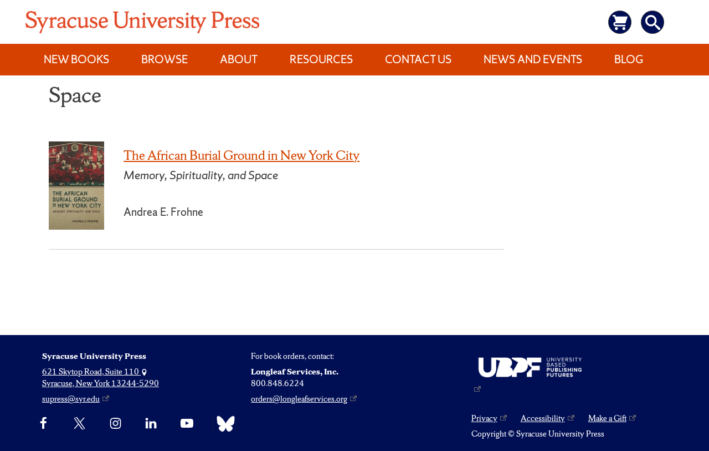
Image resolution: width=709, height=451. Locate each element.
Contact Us (418, 59)
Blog (628, 59)
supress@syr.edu (71, 399)
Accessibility (543, 418)
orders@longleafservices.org (299, 399)
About (239, 59)
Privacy (484, 418)
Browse (164, 59)
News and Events (533, 59)
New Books (76, 59)
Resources (321, 59)
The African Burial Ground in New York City (241, 155)
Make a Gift (607, 418)
